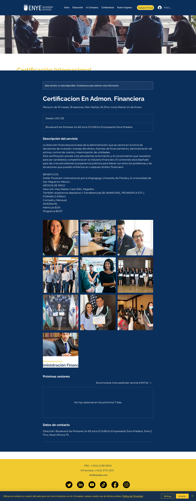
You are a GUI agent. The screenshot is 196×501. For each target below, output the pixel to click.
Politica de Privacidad (132, 496)
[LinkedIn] (80, 484)
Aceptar (182, 496)
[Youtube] (92, 484)
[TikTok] (103, 484)
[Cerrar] (192, 496)
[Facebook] (114, 484)
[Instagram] (126, 484)
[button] (78, 7)
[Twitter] (69, 484)
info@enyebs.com (98, 475)
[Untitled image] (60, 237)
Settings (168, 496)
